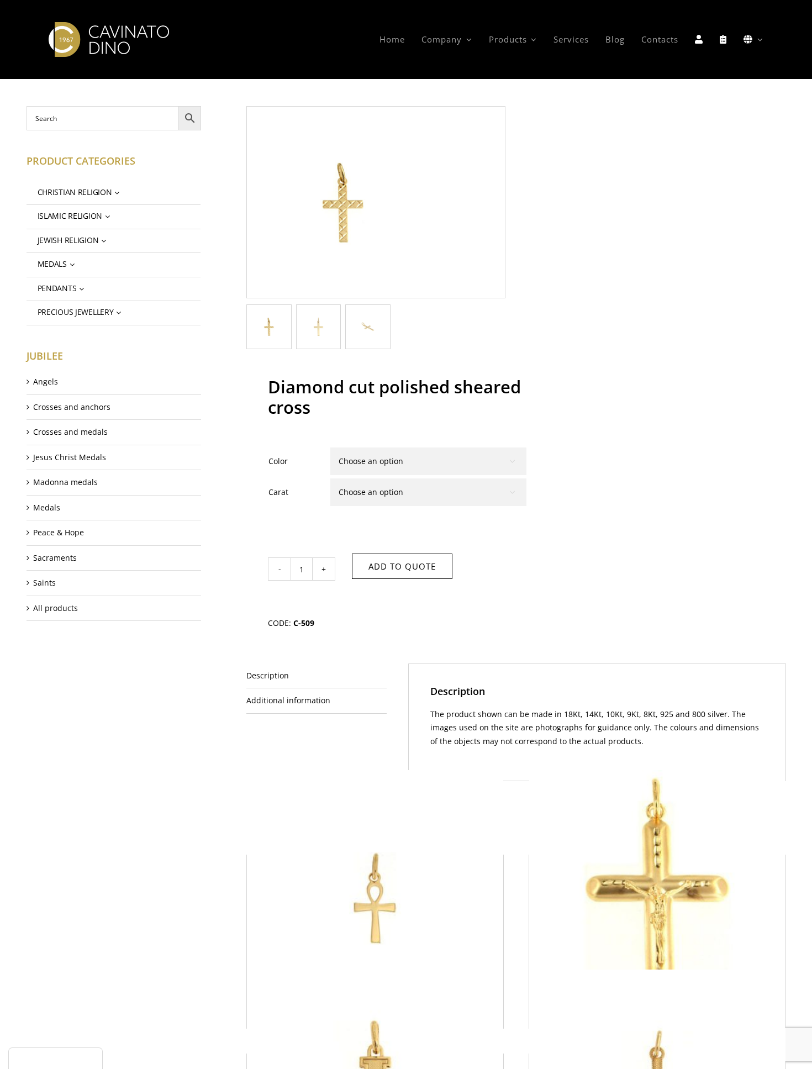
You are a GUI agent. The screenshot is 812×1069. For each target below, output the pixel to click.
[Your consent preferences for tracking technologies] (55, 1058)
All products (55, 608)
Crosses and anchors (71, 407)
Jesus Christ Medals (69, 457)
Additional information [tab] (288, 700)
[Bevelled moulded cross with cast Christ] (657, 898)
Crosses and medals (70, 431)
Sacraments (55, 557)
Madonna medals (65, 482)
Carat (278, 492)
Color (278, 461)
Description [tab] (267, 675)
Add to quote (402, 566)
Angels (45, 381)
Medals (46, 507)
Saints (44, 582)
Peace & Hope (58, 532)
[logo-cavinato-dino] (108, 25)
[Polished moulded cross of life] (375, 898)
